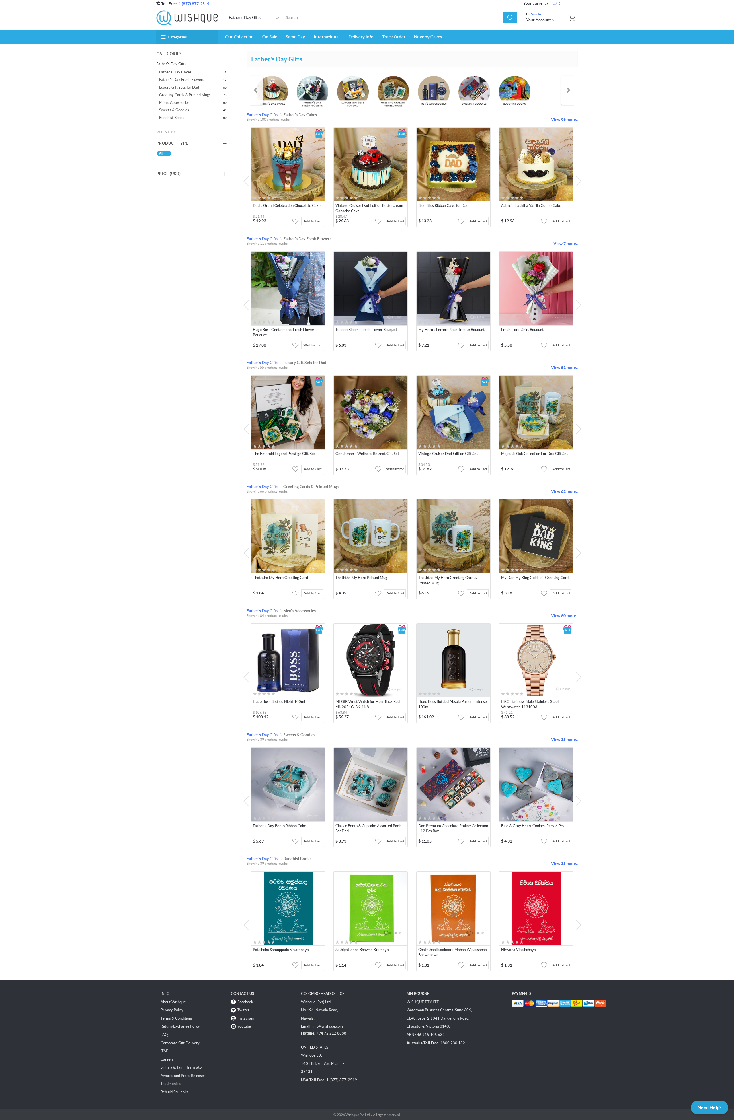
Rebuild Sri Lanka (175, 1092)
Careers (167, 1059)
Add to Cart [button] (313, 221)
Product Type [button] (172, 143)
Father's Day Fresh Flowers (181, 79)
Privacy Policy (172, 1010)
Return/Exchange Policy (180, 1026)
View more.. (564, 120)
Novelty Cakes (428, 36)
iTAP (164, 1051)
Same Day (295, 36)
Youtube (244, 1026)
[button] (510, 17)
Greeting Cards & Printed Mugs (185, 95)
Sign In (536, 14)
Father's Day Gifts (245, 17)
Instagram (245, 1018)
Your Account (539, 20)
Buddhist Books (171, 118)
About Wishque (173, 1002)
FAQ (164, 1034)
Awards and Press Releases (183, 1076)
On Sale (269, 36)
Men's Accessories (174, 102)
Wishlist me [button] (312, 345)
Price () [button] (169, 174)
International (327, 36)
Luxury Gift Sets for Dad (179, 87)
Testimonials (171, 1084)
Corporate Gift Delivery (180, 1043)
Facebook (245, 1002)
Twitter (243, 1010)
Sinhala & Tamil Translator (182, 1067)
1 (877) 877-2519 (194, 3)
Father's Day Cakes (175, 72)
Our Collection (239, 36)
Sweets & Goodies (174, 110)
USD (557, 3)
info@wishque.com (328, 1026)
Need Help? (709, 1107)
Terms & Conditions (177, 1018)
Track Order (393, 36)
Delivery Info (361, 36)
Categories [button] (177, 37)
